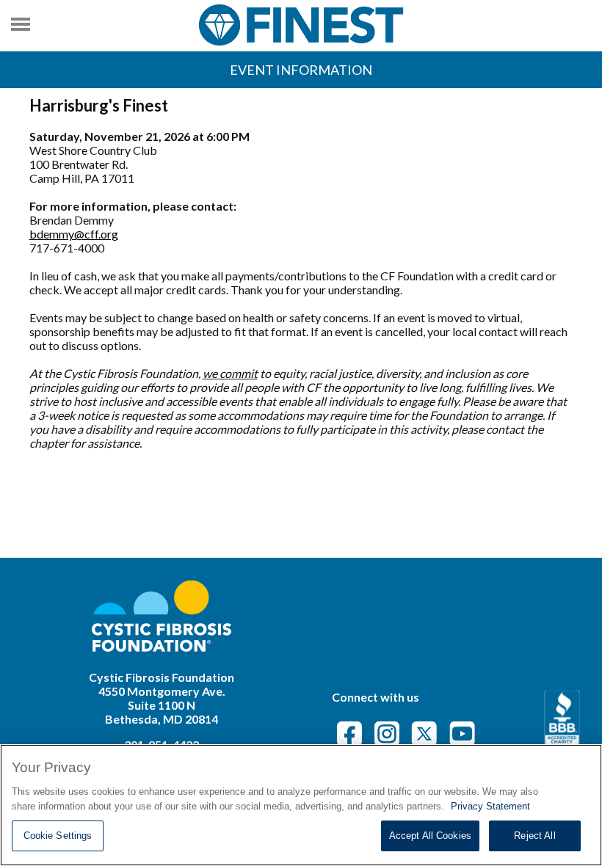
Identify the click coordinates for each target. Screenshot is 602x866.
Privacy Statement (490, 806)
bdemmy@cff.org (73, 234)
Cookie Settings (58, 835)
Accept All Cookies (430, 835)
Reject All (534, 835)
